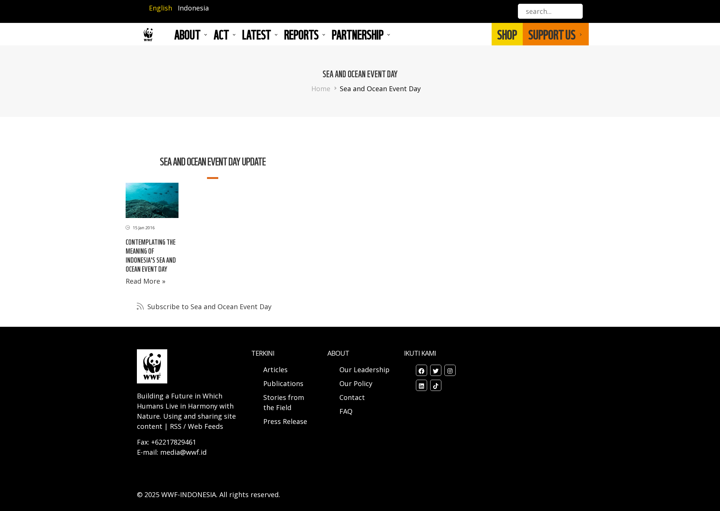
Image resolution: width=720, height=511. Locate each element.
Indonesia (193, 7)
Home (320, 88)
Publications (283, 383)
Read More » (145, 281)
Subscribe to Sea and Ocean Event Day (209, 306)
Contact (352, 397)
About (187, 34)
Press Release (285, 421)
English (160, 7)
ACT (221, 34)
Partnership (358, 34)
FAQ (345, 411)
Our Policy (355, 383)
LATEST (256, 34)
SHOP (507, 34)
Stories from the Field (283, 402)
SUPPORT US (552, 34)
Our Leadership (364, 369)
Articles (275, 369)
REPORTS (301, 34)
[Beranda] (148, 34)
